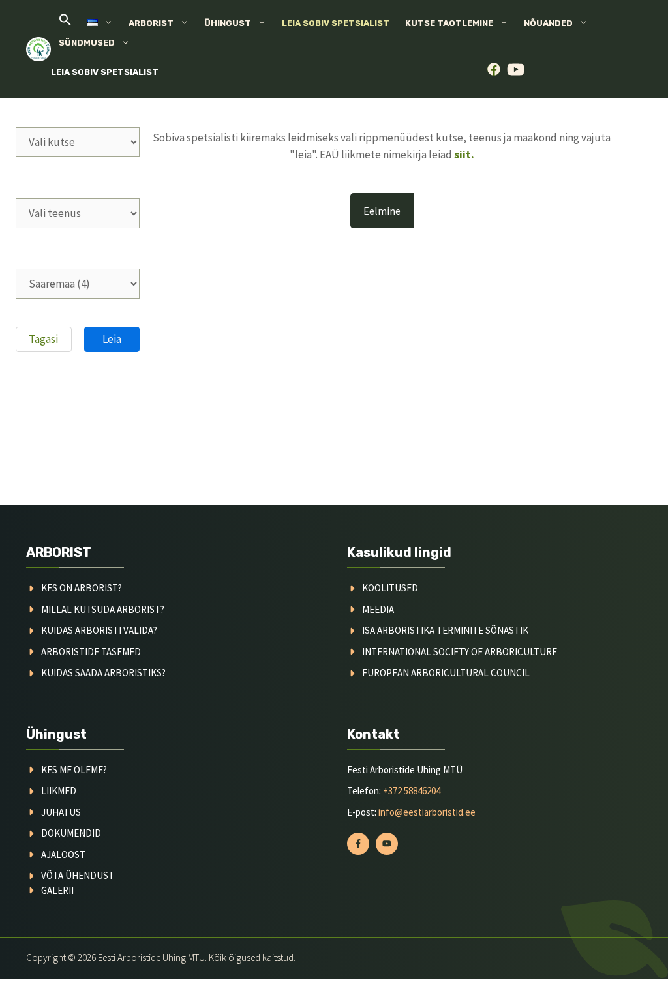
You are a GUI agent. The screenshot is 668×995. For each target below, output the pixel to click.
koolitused (390, 588)
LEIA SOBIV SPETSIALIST (105, 72)
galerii (57, 890)
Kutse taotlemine (449, 23)
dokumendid (71, 833)
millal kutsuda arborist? (102, 609)
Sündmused (87, 43)
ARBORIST (58, 552)
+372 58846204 (411, 790)
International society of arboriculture (459, 652)
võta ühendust (77, 875)
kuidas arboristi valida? (99, 630)
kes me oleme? (74, 770)
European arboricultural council (446, 672)
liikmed (58, 790)
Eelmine (382, 210)
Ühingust (227, 23)
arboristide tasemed (91, 652)
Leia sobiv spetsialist (335, 23)
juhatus (61, 812)
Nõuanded (548, 23)
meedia (378, 609)
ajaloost (63, 854)
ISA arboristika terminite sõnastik (445, 630)
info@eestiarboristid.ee (427, 812)
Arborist (151, 23)
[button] (65, 23)
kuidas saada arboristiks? (103, 672)
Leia (111, 339)
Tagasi (43, 339)
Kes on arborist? (81, 588)
